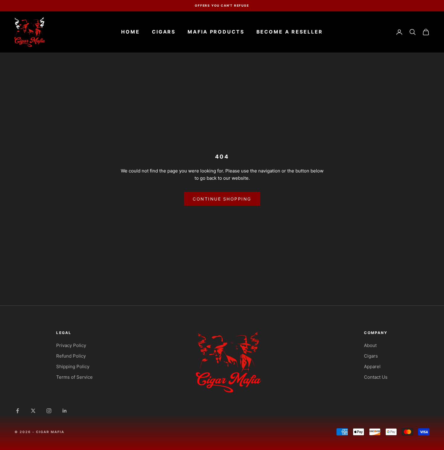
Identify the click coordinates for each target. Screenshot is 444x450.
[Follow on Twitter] (33, 411)
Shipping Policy (72, 366)
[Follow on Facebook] (17, 411)
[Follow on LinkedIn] (65, 411)
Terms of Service (74, 377)
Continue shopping (222, 198)
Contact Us (376, 377)
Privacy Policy (71, 345)
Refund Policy (71, 356)
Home (130, 32)
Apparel (372, 366)
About (370, 345)
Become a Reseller (289, 32)
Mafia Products (216, 32)
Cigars (163, 32)
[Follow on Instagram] (49, 411)
